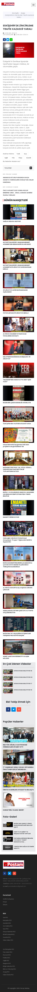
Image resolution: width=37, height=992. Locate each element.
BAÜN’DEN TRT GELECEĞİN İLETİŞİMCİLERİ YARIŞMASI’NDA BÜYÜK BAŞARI (17, 634)
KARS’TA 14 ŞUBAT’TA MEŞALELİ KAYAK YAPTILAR (22, 833)
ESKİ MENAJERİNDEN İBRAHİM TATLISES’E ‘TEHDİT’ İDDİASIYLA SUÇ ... (23, 840)
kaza (25, 154)
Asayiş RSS (6, 972)
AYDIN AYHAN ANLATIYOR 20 (23, 677)
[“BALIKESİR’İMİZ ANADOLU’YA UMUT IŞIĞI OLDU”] (18, 370)
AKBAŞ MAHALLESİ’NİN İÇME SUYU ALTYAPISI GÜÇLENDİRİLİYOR (18, 612)
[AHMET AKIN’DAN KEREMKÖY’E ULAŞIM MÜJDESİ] (18, 647)
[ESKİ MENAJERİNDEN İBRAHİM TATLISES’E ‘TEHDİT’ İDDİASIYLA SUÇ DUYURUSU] (8, 839)
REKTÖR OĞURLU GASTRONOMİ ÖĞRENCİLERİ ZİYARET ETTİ (15, 746)
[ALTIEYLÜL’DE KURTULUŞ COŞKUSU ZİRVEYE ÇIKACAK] (18, 578)
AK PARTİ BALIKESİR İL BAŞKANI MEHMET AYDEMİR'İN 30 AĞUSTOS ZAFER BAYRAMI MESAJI (17, 267)
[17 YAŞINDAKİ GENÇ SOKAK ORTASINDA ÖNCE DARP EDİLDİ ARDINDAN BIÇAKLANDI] (18, 757)
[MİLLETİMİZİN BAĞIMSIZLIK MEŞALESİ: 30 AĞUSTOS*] (18, 347)
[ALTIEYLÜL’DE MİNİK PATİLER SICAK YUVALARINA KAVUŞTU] (18, 324)
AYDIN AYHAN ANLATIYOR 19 (23, 690)
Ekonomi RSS (7, 955)
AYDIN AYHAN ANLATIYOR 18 (23, 671)
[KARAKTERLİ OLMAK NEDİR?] (18, 800)
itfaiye (20, 158)
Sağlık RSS (6, 960)
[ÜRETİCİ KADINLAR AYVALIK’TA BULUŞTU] (18, 779)
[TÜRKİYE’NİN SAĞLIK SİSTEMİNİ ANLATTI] (8, 847)
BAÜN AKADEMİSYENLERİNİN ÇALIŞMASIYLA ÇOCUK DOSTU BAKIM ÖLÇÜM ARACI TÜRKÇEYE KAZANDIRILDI (17, 565)
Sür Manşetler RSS (8, 949)
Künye (5, 902)
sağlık (6, 158)
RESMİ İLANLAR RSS (9, 934)
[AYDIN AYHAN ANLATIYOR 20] (8, 678)
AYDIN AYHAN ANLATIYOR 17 (23, 683)
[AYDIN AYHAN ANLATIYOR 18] (8, 672)
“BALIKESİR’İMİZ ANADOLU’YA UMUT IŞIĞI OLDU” (17, 381)
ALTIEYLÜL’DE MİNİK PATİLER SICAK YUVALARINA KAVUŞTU (14, 335)
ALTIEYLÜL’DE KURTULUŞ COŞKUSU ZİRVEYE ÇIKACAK (17, 589)
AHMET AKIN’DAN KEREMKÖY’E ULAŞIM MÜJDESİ (16, 657)
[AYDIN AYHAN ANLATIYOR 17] (8, 684)
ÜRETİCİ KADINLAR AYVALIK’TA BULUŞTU (18, 790)
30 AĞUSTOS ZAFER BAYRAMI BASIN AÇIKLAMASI (15, 291)
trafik (18, 154)
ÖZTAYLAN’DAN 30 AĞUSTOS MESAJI (16, 313)
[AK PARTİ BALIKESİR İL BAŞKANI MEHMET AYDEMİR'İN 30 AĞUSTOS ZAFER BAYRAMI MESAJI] (18, 256)
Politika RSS (6, 958)
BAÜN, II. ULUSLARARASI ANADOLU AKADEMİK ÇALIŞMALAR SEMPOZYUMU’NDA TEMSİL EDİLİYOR (18, 494)
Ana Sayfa (15, 13)
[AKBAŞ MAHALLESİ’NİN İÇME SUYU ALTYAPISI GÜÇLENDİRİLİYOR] (18, 601)
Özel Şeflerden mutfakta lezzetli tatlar (17, 424)
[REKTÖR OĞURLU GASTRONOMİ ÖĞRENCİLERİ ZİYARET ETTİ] (18, 734)
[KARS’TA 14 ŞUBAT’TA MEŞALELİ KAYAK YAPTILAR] (8, 833)
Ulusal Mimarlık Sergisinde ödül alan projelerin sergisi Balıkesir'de (16, 446)
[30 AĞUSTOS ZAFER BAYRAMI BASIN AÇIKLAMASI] (18, 280)
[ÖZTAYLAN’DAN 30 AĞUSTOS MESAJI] (18, 303)
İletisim (5, 904)
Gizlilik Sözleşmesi (8, 899)
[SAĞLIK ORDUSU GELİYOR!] (18, 212)
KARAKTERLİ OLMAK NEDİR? (13, 810)
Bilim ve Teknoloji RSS (9, 969)
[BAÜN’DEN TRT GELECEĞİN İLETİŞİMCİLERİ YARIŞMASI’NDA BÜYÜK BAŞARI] (18, 624)
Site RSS (5, 917)
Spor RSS (5, 929)
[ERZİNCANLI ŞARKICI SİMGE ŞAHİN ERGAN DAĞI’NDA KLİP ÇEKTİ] (8, 824)
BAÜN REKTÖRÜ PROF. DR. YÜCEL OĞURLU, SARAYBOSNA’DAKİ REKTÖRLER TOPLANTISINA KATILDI (17, 469)
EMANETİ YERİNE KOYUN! (11, 517)
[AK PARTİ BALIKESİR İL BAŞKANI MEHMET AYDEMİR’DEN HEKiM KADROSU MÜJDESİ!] (18, 233)
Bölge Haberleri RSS (9, 966)
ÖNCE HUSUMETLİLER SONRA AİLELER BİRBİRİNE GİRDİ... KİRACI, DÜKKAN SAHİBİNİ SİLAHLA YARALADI (17, 191)
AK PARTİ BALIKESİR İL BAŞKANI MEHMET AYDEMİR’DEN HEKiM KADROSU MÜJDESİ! (17, 243)
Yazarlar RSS (7, 937)
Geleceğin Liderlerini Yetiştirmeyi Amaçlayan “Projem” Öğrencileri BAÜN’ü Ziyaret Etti (17, 540)
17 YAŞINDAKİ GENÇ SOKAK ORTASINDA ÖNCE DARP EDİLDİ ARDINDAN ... (18, 768)
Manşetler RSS (7, 920)
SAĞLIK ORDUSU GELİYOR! (12, 221)
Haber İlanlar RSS (8, 975)
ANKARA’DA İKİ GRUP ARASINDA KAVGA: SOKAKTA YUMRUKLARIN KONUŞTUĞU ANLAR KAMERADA (18, 178)
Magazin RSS (7, 963)
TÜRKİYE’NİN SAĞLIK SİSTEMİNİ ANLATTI (24, 847)
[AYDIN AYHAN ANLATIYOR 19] (8, 691)
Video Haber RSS (8, 940)
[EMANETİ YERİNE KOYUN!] (18, 507)
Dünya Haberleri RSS (9, 931)
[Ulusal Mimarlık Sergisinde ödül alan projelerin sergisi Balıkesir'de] (18, 435)
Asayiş (23, 13)
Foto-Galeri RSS (7, 952)
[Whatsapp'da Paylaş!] (11, 39)
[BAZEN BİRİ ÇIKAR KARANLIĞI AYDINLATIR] (18, 393)
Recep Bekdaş (24, 988)
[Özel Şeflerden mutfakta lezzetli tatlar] (18, 414)
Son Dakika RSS (7, 926)
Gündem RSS (7, 923)
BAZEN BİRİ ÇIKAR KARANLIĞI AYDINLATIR (17, 403)
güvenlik (28, 158)
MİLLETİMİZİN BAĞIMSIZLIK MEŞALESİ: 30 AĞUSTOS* (16, 358)
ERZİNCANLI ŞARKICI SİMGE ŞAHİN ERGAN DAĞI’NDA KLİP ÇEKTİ (23, 825)
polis (13, 158)
